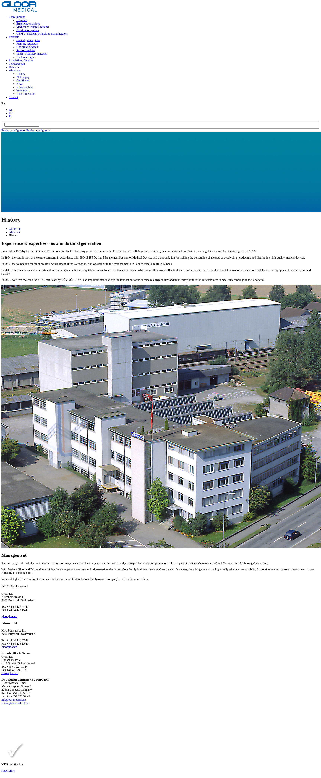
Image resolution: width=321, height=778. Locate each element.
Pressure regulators (27, 43)
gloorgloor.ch (9, 616)
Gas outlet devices (27, 47)
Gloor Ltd (15, 228)
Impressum (22, 90)
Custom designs (25, 57)
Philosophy (23, 77)
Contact (13, 97)
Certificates (23, 80)
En (10, 113)
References (15, 67)
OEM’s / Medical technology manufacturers (42, 33)
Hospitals (21, 20)
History (20, 73)
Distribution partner (27, 30)
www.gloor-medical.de (14, 703)
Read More (8, 770)
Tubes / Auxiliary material (31, 53)
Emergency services (28, 23)
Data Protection (25, 93)
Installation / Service (21, 60)
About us (14, 70)
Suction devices (25, 50)
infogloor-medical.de (13, 699)
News (19, 83)
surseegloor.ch (9, 673)
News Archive (24, 87)
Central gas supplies (28, 40)
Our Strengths (17, 63)
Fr (10, 116)
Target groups (17, 16)
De (10, 109)
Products (14, 36)
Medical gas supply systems (32, 26)
